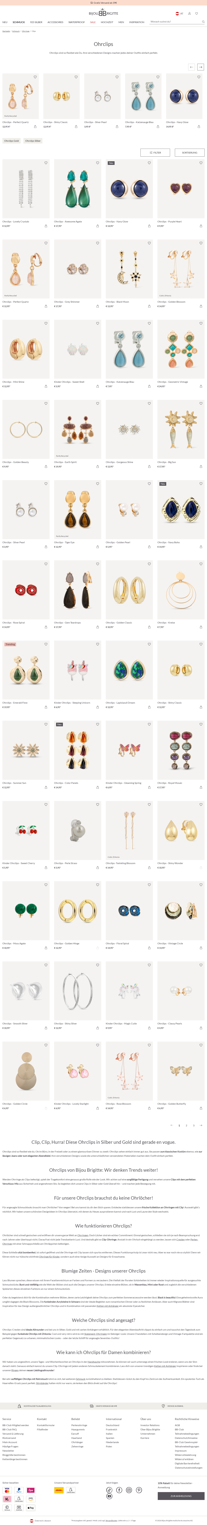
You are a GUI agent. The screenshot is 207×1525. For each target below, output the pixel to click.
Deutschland (112, 1425)
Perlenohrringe (79, 1425)
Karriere (144, 1437)
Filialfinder (42, 1429)
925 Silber (36, 22)
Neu (4, 22)
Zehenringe (77, 1446)
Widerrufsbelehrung (185, 1454)
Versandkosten (111, 1520)
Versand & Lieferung (12, 1433)
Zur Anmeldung (181, 1496)
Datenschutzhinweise (186, 1437)
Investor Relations (150, 1425)
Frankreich (111, 1429)
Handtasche (94, 1361)
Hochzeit (107, 22)
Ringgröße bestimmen (13, 1454)
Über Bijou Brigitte (150, 1429)
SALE (93, 22)
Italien (109, 1433)
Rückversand (9, 1437)
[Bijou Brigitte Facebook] (119, 1490)
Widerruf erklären (184, 1459)
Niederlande (112, 1442)
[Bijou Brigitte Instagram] (129, 1490)
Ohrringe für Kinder (49, 1256)
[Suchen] (203, 21)
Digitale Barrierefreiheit (187, 1463)
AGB (177, 1425)
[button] (189, 13)
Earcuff (75, 1433)
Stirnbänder (42, 1383)
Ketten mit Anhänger (108, 1305)
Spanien (110, 1437)
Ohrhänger (77, 1442)
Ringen (15, 1370)
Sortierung (189, 152)
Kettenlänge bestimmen (14, 1459)
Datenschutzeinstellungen (188, 1467)
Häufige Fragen (10, 1446)
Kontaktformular (46, 1425)
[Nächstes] (200, 67)
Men (121, 22)
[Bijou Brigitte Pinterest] (138, 1490)
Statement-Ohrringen (95, 1333)
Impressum (181, 1450)
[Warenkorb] (203, 13)
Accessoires (55, 22)
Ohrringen (82, 1235)
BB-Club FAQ (9, 1429)
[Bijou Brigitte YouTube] (109, 1496)
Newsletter (8, 1450)
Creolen (180, 1239)
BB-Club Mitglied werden (15, 1425)
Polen (109, 1446)
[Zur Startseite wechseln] (103, 12)
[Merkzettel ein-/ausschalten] (35, 77)
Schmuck (19, 22)
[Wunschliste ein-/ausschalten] (46, 163)
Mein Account (9, 1442)
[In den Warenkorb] (35, 126)
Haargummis (78, 1429)
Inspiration (136, 22)
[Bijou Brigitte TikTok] (109, 1490)
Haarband (76, 1437)
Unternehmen (147, 1433)
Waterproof (76, 22)
